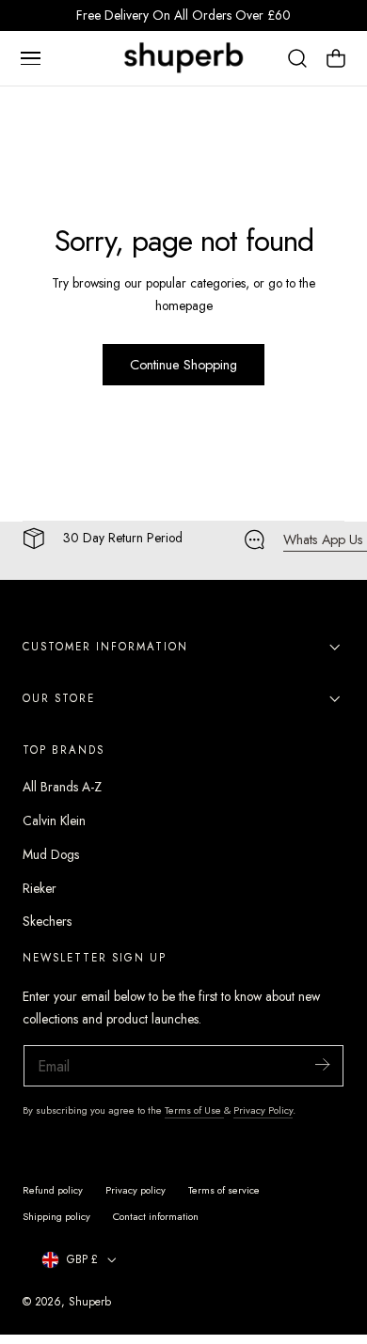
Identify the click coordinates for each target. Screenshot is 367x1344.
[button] (30, 58)
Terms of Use (194, 1109)
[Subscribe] (321, 1064)
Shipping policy (56, 1216)
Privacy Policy (263, 1109)
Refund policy (53, 1189)
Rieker (39, 888)
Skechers (47, 921)
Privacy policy (135, 1189)
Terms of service (224, 1189)
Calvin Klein (54, 820)
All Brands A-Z (62, 786)
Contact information (156, 1216)
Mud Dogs (51, 854)
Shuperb (90, 1301)
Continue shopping (183, 364)
